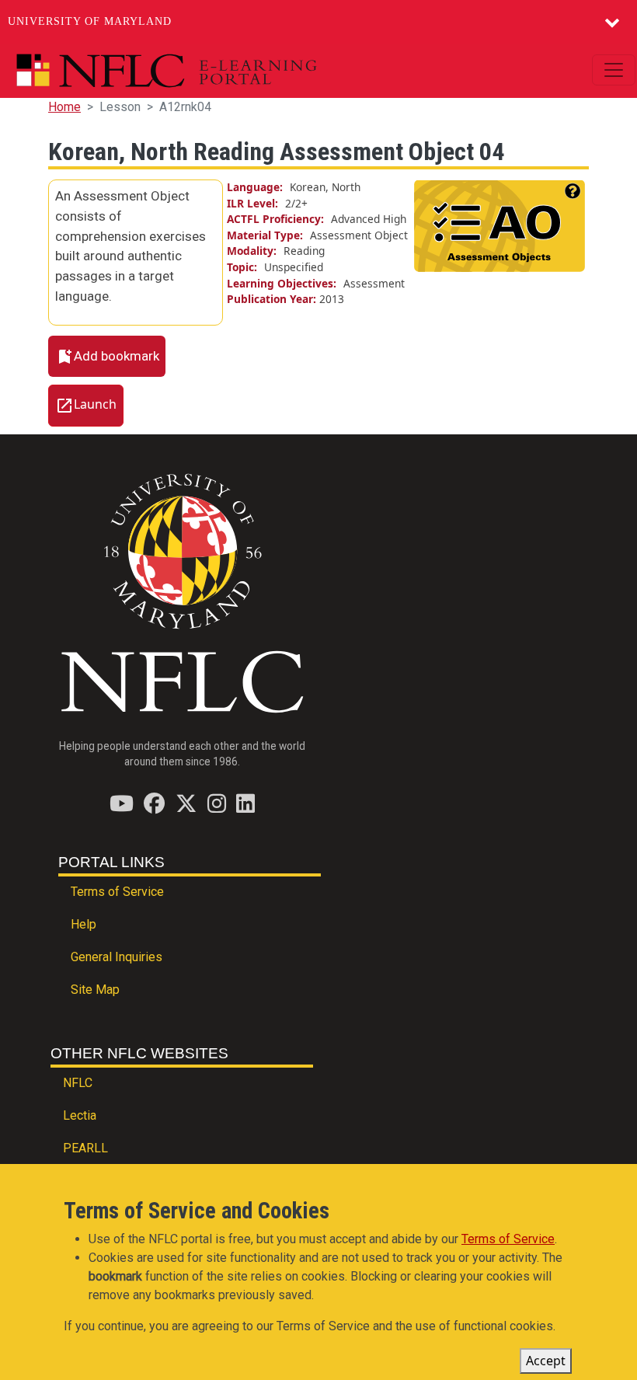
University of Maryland (90, 21)
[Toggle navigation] (613, 69)
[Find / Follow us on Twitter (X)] (186, 803)
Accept (546, 1360)
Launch (95, 404)
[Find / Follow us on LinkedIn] (245, 803)
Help (83, 924)
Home (64, 106)
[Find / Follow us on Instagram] (216, 803)
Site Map (95, 989)
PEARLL (85, 1148)
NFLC (77, 1082)
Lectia (79, 1115)
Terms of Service (117, 891)
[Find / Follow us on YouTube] (122, 803)
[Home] (202, 71)
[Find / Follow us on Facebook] (154, 803)
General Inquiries (116, 957)
